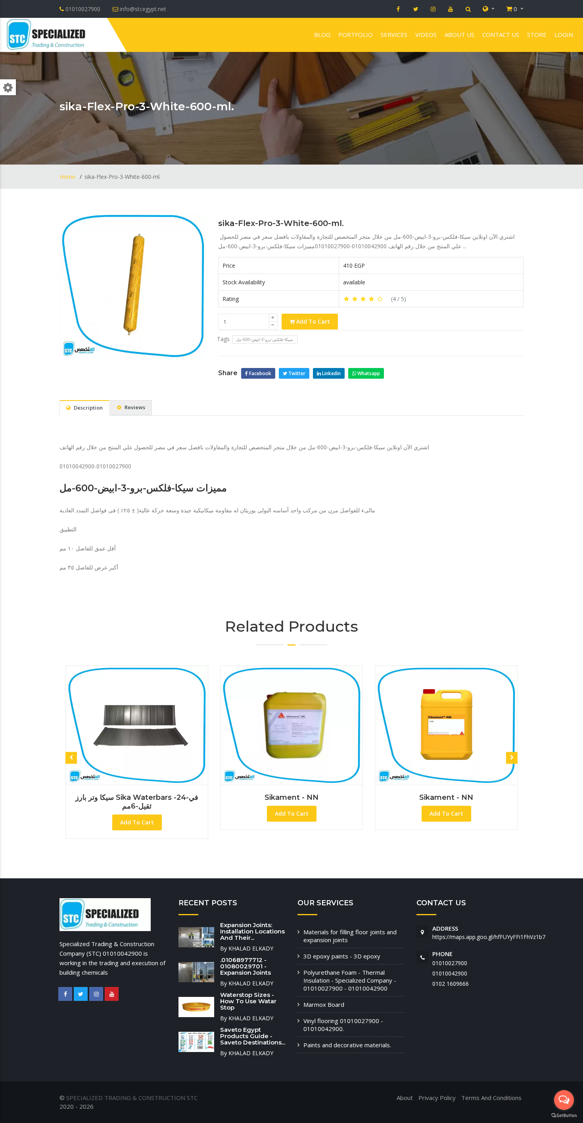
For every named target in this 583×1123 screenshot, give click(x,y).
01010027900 (449, 963)
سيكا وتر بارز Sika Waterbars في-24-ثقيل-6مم (87, 802)
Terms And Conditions (491, 1098)
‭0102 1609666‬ (450, 983)
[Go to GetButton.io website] (564, 1115)
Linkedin (331, 373)
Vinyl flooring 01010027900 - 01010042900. (343, 1025)
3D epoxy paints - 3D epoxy (341, 956)
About (405, 1098)
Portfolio (355, 34)
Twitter (296, 373)
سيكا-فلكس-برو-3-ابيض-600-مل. (265, 339)
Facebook (259, 373)
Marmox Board (323, 1004)
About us (459, 34)
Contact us (500, 34)
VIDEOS (426, 34)
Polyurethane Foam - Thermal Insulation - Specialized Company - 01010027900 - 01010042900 (349, 980)
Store (537, 34)
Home (68, 176)
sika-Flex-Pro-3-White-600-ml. (281, 223)
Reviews (134, 407)
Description (88, 407)
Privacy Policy (437, 1098)
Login (563, 34)
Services (394, 34)
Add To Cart (312, 321)
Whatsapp (368, 373)
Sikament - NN (242, 797)
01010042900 (449, 973)
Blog (322, 34)
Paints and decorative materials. (347, 1045)
